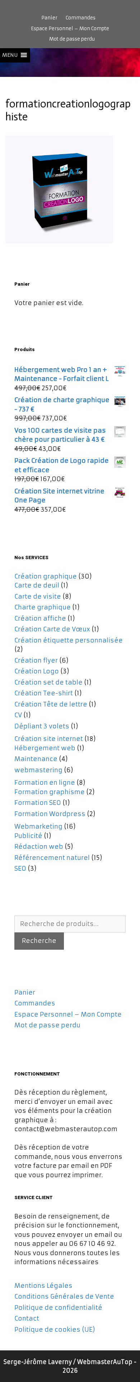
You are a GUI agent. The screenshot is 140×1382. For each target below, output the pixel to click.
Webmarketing (38, 826)
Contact (26, 1318)
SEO (20, 868)
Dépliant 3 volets (41, 726)
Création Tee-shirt (43, 693)
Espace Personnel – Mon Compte (70, 29)
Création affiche (40, 618)
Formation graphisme (49, 792)
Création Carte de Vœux (52, 629)
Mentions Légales (43, 1286)
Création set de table (48, 682)
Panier (49, 18)
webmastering (38, 770)
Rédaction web (38, 847)
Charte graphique (42, 607)
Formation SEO (37, 803)
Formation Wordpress (49, 814)
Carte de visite (37, 596)
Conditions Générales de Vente (64, 1296)
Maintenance (35, 759)
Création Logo (36, 671)
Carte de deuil (36, 585)
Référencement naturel (52, 858)
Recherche (39, 941)
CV (18, 715)
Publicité (28, 836)
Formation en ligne (44, 783)
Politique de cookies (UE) (54, 1329)
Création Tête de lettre (50, 704)
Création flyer (36, 660)
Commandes (80, 18)
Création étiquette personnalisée (68, 640)
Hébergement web (44, 748)
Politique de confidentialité (58, 1308)
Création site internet (48, 739)
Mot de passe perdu (72, 39)
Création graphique (45, 576)
